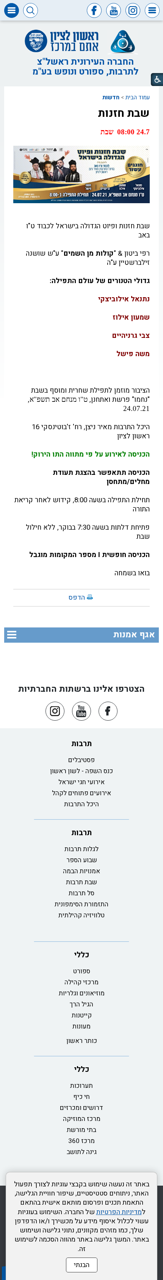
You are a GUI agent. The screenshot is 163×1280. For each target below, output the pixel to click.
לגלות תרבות (81, 849)
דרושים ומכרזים (81, 1108)
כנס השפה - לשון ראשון (81, 771)
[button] (152, 10)
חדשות (110, 97)
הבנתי (81, 1265)
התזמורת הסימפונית (81, 904)
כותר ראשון (81, 1041)
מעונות (81, 1026)
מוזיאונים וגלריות (82, 993)
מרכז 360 (81, 1141)
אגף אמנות (134, 634)
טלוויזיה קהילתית (81, 915)
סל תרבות (81, 893)
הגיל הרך (81, 1004)
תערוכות (81, 1086)
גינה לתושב (82, 1152)
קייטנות (82, 1015)
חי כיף (81, 1097)
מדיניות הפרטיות (119, 1212)
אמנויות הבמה (81, 871)
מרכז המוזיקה (81, 1119)
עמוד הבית (137, 97)
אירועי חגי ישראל (81, 782)
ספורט (81, 971)
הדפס (77, 597)
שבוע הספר (81, 860)
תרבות (81, 743)
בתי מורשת (81, 1130)
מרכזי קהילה (81, 982)
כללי (81, 954)
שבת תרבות (81, 882)
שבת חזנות (124, 113)
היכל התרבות (81, 804)
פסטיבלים (81, 760)
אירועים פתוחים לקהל (81, 793)
